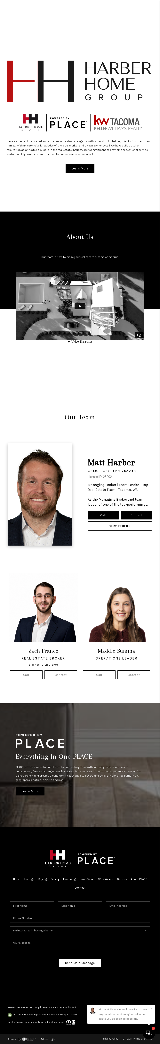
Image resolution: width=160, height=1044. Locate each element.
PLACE (72, 1007)
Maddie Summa (116, 651)
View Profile (120, 526)
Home (16, 879)
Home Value (87, 879)
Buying (42, 879)
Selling (55, 879)
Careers (122, 879)
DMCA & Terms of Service (137, 1038)
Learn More (80, 168)
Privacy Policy (110, 1038)
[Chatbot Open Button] (149, 1033)
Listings (29, 879)
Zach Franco (43, 651)
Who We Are (105, 879)
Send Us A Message (80, 963)
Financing (69, 879)
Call (103, 515)
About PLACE (139, 879)
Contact (137, 515)
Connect (80, 887)
